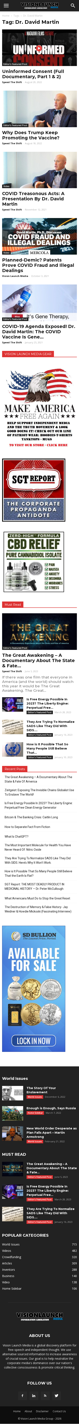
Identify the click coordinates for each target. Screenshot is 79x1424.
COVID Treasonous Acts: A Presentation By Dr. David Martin (33, 199)
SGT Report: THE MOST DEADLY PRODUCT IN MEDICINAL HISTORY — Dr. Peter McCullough (34, 886)
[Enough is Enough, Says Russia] (12, 1113)
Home (5, 15)
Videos (6, 1251)
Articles (7, 1263)
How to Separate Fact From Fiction (27, 827)
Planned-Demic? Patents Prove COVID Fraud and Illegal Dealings (38, 265)
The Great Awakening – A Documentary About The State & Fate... (38, 660)
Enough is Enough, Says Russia (51, 1108)
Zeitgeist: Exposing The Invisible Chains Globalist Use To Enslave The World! (39, 792)
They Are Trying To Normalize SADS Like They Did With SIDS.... (51, 726)
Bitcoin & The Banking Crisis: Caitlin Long (31, 817)
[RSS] (45, 1396)
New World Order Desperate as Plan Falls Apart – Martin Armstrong (52, 1133)
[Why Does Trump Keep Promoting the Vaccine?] (39, 109)
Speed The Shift (12, 82)
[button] (73, 5)
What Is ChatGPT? (16, 836)
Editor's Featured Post (15, 64)
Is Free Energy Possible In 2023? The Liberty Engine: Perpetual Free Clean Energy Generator (39, 805)
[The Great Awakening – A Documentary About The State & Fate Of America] (39, 631)
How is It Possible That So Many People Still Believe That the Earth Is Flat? (38, 873)
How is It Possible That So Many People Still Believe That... (47, 748)
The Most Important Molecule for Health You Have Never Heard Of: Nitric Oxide (38, 847)
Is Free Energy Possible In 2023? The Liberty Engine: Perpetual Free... (48, 703)
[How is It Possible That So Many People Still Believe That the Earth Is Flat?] (12, 749)
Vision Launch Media (15, 276)
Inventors (8, 1270)
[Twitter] (56, 1396)
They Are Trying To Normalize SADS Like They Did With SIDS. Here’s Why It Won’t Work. (38, 860)
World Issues (35, 1096)
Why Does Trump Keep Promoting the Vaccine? (30, 135)
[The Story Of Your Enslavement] (12, 1093)
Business (8, 1276)
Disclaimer (42, 1411)
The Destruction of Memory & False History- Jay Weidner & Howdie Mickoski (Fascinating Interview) (38, 909)
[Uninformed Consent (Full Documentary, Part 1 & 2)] (39, 47)
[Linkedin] (34, 1396)
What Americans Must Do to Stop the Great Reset (37, 898)
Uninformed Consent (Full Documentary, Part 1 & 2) (33, 74)
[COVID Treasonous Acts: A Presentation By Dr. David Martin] (39, 170)
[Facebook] (22, 1396)
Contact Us (59, 1411)
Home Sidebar (35, 1112)
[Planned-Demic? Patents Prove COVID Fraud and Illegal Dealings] (39, 236)
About (28, 1411)
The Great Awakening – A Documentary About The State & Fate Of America (38, 779)
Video (6, 186)
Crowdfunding (11, 1257)
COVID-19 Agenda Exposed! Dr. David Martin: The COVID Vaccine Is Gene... (38, 332)
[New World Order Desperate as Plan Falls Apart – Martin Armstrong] (12, 1133)
